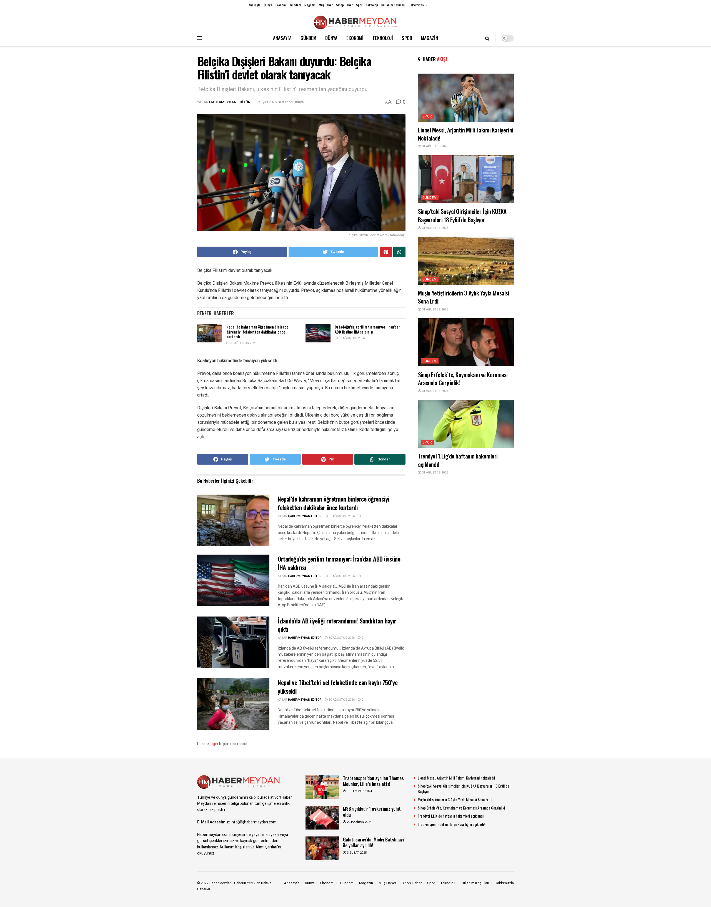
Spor (359, 4)
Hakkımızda (416, 4)
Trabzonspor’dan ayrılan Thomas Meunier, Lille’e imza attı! (373, 781)
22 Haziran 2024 (359, 822)
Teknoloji (372, 4)
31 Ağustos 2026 (242, 343)
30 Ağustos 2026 (341, 637)
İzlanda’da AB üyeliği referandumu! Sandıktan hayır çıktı (337, 625)
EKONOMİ (355, 37)
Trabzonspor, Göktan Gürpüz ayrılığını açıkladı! (451, 824)
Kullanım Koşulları (393, 4)
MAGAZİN (429, 37)
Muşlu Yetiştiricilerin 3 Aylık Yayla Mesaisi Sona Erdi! (463, 297)
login (214, 744)
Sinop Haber (344, 4)
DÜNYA (331, 37)
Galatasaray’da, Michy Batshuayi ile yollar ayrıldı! (373, 842)
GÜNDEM (308, 37)
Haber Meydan (220, 883)
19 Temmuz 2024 (359, 791)
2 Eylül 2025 (267, 102)
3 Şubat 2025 (356, 852)
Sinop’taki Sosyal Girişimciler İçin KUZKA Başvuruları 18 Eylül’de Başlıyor (462, 215)
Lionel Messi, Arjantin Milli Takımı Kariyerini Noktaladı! (465, 134)
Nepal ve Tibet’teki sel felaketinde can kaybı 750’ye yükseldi (337, 686)
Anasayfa (255, 4)
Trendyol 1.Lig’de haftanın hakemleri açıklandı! (458, 460)
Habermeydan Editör (229, 102)
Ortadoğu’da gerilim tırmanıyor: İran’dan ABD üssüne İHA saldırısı (367, 329)
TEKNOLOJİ (382, 37)
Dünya (268, 4)
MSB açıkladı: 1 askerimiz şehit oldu (372, 811)
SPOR (407, 37)
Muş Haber (326, 4)
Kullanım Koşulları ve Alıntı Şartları (248, 847)
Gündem (295, 4)
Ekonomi (281, 4)
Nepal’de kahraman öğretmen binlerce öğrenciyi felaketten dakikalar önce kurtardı (257, 331)
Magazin (310, 4)
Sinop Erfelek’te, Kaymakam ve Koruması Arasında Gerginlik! (463, 378)
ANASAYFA (282, 37)
